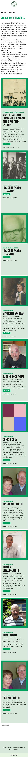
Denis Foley (10, 439)
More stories (5, 725)
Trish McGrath (13, 504)
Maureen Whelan (13, 313)
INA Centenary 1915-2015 (12, 189)
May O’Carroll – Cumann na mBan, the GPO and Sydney (14, 120)
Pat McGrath (11, 697)
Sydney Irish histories (19, 112)
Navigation (14, 755)
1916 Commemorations (8, 112)
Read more (6, 143)
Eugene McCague (13, 376)
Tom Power (10, 635)
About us (5, 185)
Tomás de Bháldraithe (11, 568)
